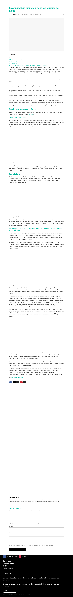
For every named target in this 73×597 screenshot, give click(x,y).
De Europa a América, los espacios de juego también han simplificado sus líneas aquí (28, 65)
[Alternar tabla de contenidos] (10, 58)
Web (10, 539)
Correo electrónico (13, 532)
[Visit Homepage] (36, 2)
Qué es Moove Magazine (8, 563)
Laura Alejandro (16, 14)
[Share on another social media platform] (24, 382)
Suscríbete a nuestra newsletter (10, 566)
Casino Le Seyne (14, 63)
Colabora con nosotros (8, 568)
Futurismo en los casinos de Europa (18, 59)
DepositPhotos (19, 285)
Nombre (11, 526)
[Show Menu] (3, 2)
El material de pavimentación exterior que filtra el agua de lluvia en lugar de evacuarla (31, 584)
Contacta (5, 565)
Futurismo (30, 114)
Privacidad (5, 570)
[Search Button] (69, 2)
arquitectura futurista (17, 377)
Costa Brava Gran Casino (16, 61)
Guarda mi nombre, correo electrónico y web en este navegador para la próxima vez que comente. (31, 545)
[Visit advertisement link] (36, 411)
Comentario (12, 523)
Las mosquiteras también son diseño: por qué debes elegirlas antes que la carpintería (31, 578)
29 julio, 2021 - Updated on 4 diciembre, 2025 (31, 14)
